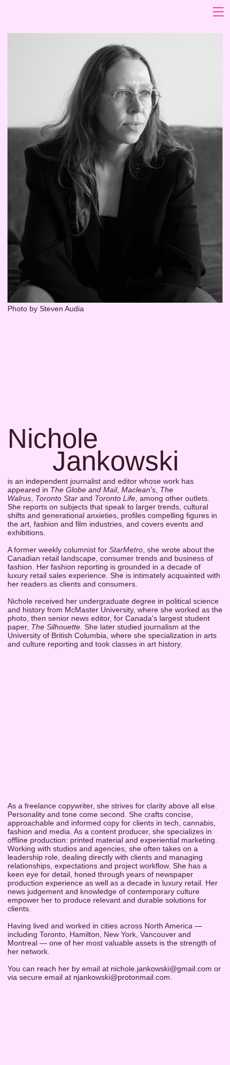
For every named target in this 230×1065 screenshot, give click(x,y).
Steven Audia (62, 308)
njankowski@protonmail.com (121, 977)
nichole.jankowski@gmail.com (161, 968)
